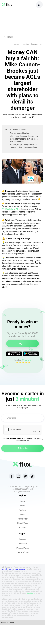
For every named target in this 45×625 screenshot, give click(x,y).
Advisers (22, 527)
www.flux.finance (8, 569)
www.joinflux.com (20, 569)
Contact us (22, 543)
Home (22, 501)
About (22, 514)
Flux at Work (22, 523)
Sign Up (22, 343)
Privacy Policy (22, 548)
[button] (39, 4)
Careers (22, 539)
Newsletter (23, 519)
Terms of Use (22, 552)
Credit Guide (31, 593)
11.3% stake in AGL (11, 209)
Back (8, 37)
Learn (22, 506)
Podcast (22, 510)
